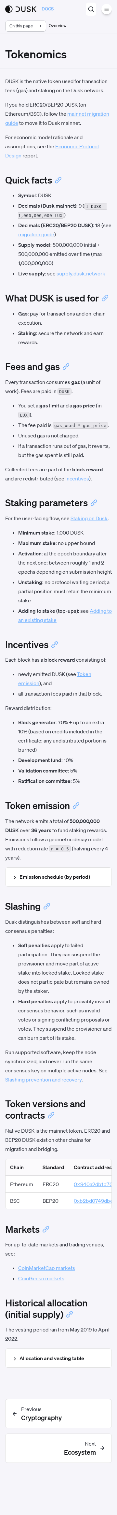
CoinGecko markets (41, 1278)
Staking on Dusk (89, 518)
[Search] (91, 9)
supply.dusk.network (81, 273)
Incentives (77, 478)
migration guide (36, 234)
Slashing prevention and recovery (43, 1079)
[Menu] (106, 9)
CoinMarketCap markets (46, 1268)
